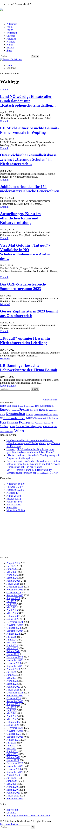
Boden (14, 406)
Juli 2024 (11, 636)
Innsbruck (52, 410)
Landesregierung (40, 414)
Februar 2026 (13, 580)
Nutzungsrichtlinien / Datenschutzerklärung (29, 815)
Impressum (12, 809)
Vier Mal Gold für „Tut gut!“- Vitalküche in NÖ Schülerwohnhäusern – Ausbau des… (25, 252)
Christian (45, 405)
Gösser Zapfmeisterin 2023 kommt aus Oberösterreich (29, 313)
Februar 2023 (13, 686)
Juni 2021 (12, 745)
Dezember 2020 (15, 763)
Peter (3, 422)
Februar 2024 (13, 651)
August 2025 (13, 598)
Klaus (2, 414)
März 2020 (12, 789)
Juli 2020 (11, 778)
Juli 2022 (11, 707)
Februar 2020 (13, 792)
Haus (42, 409)
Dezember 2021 (15, 727)
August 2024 (13, 633)
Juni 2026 (12, 569)
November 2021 (15, 730)
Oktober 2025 (14, 592)
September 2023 (15, 666)
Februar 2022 (13, 722)
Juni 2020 (12, 780)
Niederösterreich (14, 418)
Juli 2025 (11, 601)
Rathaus (47, 423)
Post (32, 423)
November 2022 (15, 695)
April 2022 (12, 716)
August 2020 (13, 775)
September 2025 (15, 595)
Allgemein (12, 24)
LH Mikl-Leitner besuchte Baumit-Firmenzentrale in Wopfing (29, 130)
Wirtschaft (12, 32)
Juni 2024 (12, 639)
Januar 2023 (13, 689)
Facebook (5, 824)
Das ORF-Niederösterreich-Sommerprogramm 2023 (23, 286)
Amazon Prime (50, 399)
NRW (29, 418)
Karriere (11, 41)
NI (1, 418)
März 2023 (12, 683)
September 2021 (15, 736)
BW (37, 405)
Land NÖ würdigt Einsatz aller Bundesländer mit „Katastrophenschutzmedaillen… (28, 100)
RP (52, 422)
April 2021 (12, 751)
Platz (10, 422)
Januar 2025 (13, 619)
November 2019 (15, 798)
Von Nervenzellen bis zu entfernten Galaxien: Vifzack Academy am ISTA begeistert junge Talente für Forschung (33, 443)
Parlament (54, 418)
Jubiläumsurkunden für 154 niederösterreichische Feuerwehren (29, 188)
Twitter (14, 824)
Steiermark (48, 426)
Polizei (10, 29)
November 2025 (15, 589)
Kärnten (29, 414)
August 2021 (13, 739)
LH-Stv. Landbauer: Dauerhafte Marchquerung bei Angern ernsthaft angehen (33, 456)
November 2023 (15, 660)
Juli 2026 (11, 566)
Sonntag (30, 426)
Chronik (11, 35)
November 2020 (15, 766)
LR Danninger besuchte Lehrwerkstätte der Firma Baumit (28, 367)
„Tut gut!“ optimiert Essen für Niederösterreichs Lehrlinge (25, 340)
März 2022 (12, 719)
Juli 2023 (11, 672)
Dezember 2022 (15, 692)
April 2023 (12, 680)
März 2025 (12, 613)
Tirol (2, 431)
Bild (9, 406)
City (52, 406)
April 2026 (12, 574)
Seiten (12, 426)
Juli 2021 (11, 742)
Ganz (31, 410)
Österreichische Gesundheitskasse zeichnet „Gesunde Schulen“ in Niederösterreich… (28, 159)
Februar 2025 (13, 616)
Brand (20, 406)
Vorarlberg (9, 432)
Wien (19, 430)
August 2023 (13, 669)
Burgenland (29, 406)
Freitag (24, 409)
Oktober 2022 (14, 698)
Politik (10, 27)
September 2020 (15, 772)
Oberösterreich (40, 418)
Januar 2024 (13, 654)
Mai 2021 (11, 748)
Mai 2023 (11, 677)
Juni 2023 (12, 675)
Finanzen (11, 38)
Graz (36, 409)
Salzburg (4, 426)
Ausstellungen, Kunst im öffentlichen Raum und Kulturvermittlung (20, 218)
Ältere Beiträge (8, 385)
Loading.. (11, 812)
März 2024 (12, 648)
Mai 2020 (11, 783)
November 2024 (15, 624)
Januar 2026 (13, 583)
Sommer (20, 426)
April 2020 (12, 786)
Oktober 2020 (14, 769)
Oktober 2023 (14, 663)
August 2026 (13, 563)
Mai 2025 (11, 607)
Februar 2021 (13, 757)
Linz (49, 414)
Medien (10, 47)
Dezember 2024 (15, 622)
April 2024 (12, 645)
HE (47, 410)
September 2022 (15, 701)
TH (55, 427)
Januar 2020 (13, 795)
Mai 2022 (11, 713)
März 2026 (12, 577)
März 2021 (12, 754)
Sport (9, 50)
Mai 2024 (11, 642)
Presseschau (39, 423)
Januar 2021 (13, 760)
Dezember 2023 (15, 657)
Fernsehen (15, 410)
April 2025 (12, 610)
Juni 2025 (12, 604)
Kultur (10, 44)
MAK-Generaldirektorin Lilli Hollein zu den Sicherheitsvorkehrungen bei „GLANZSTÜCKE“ (32, 471)
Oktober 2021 (14, 733)
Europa (5, 409)
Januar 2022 (13, 725)
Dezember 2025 (15, 586)
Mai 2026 (11, 571)
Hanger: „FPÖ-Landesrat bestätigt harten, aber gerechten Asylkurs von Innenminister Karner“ (30, 451)
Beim (3, 405)
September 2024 (15, 630)
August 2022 (13, 704)
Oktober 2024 (14, 627)
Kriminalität (15, 414)
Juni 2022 (12, 710)
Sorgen (39, 427)
